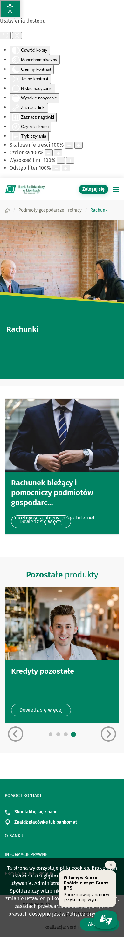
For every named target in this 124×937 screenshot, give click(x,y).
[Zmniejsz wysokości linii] (61, 160)
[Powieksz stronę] (78, 145)
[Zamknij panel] (17, 35)
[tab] (50, 734)
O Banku (14, 836)
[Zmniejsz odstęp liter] (56, 168)
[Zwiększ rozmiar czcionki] (58, 152)
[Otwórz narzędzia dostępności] (10, 8)
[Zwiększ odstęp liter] (66, 168)
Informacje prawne (26, 854)
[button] (116, 189)
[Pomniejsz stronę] (69, 145)
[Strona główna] (7, 210)
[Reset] (5, 35)
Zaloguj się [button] (93, 189)
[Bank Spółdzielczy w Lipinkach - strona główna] (25, 189)
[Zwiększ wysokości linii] (70, 160)
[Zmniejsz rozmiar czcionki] (49, 152)
